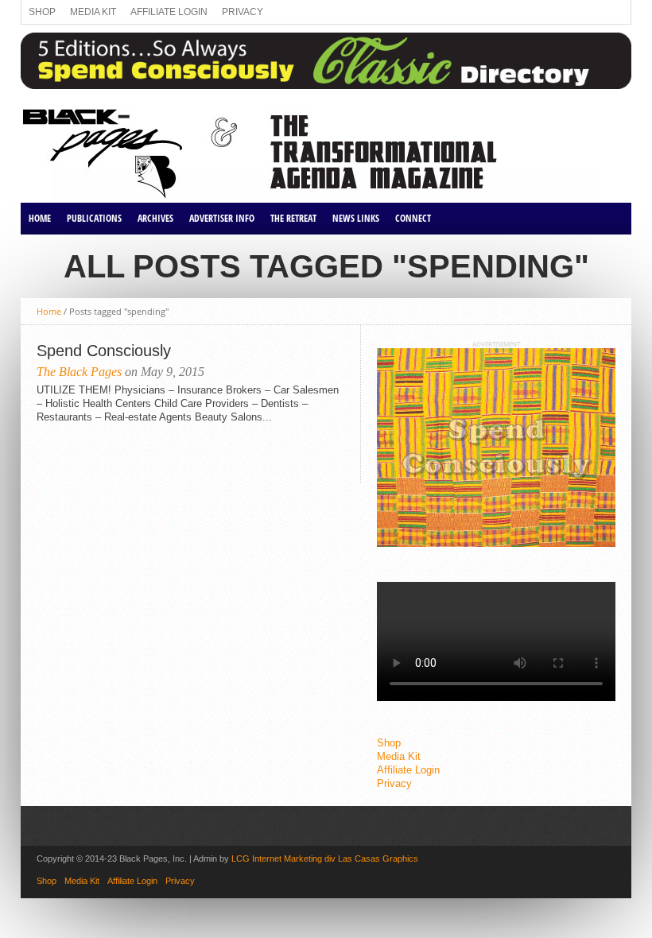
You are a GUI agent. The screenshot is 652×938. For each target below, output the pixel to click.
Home (40, 218)
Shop (42, 11)
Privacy (242, 11)
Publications (94, 218)
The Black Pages (79, 371)
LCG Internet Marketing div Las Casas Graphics (324, 858)
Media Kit (93, 11)
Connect (413, 218)
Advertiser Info (221, 218)
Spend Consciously (104, 350)
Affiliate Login (169, 11)
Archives (155, 218)
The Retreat (293, 218)
